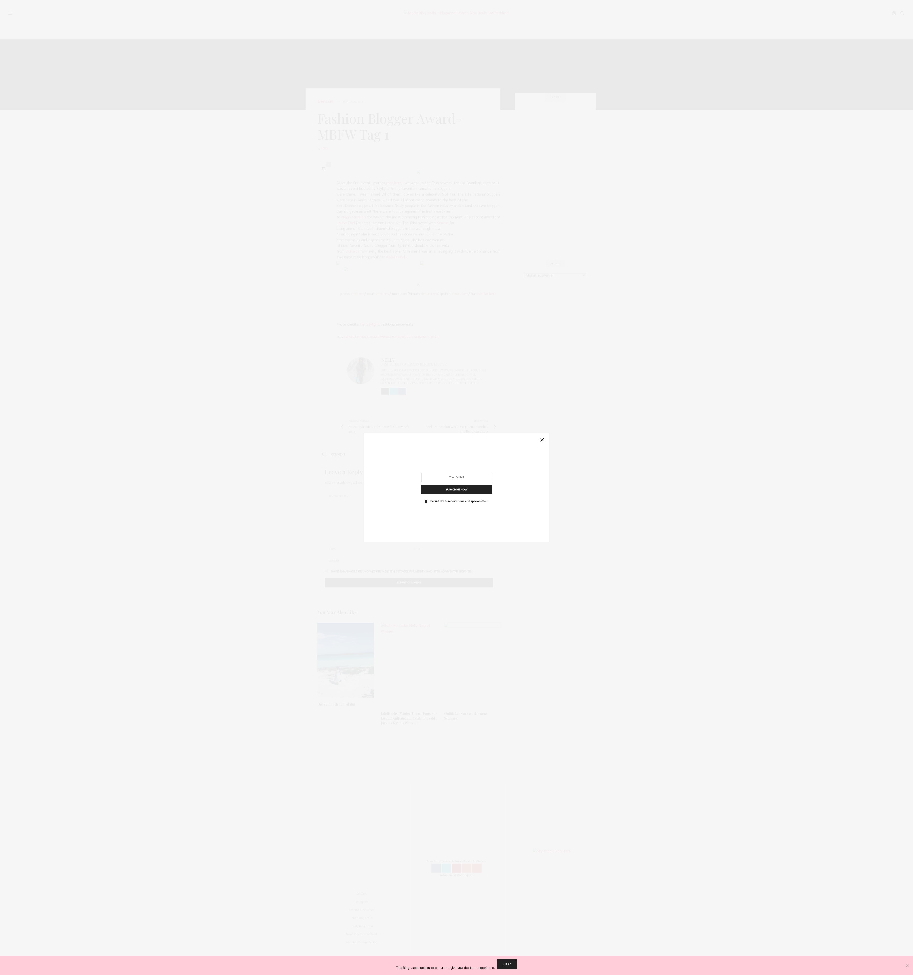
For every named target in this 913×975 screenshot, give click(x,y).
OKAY (507, 964)
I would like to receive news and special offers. (459, 501)
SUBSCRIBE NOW (456, 489)
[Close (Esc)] (542, 440)
